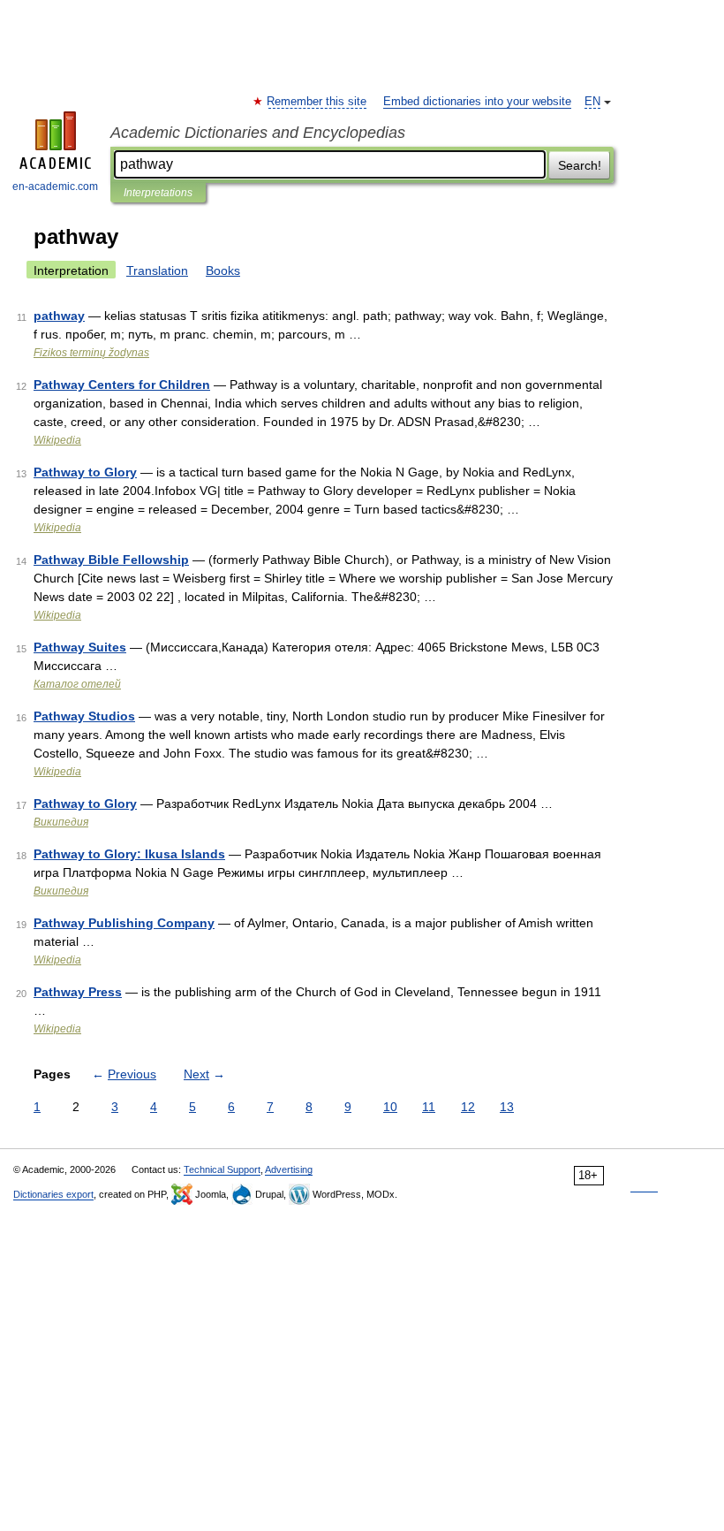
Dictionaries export (53, 1194)
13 (507, 1107)
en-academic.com (55, 186)
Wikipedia (57, 440)
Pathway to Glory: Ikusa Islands (129, 854)
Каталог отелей (77, 684)
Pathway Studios (84, 716)
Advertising (289, 1169)
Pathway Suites (80, 647)
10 (390, 1107)
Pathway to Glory (85, 472)
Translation (157, 270)
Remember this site (317, 101)
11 (428, 1107)
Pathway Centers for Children (122, 384)
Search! (579, 165)
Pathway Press (78, 992)
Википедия (61, 822)
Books (223, 270)
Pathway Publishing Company (124, 923)
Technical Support (222, 1169)
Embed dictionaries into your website (477, 101)
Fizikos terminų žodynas (91, 353)
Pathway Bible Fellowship (111, 559)
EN (592, 101)
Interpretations (158, 193)
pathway (59, 315)
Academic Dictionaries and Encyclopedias (257, 132)
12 (468, 1107)
